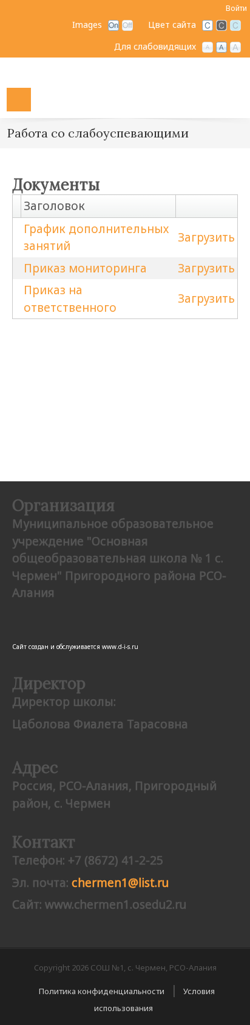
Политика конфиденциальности (101, 991)
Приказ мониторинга (85, 268)
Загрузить (206, 237)
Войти (236, 8)
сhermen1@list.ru (120, 883)
